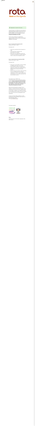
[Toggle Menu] (33, 2)
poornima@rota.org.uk (14, 98)
